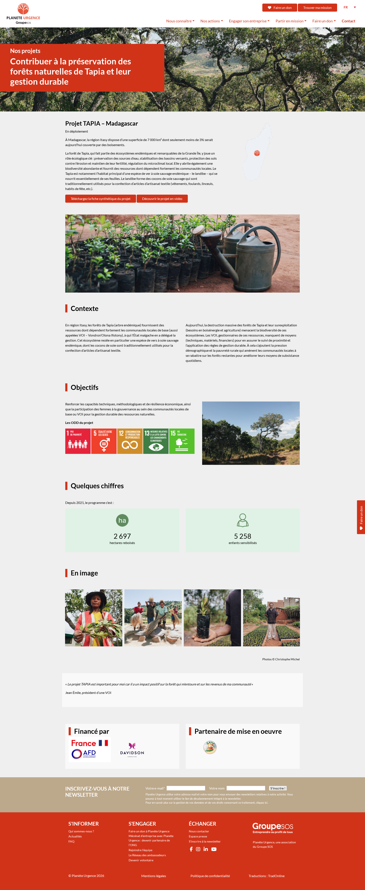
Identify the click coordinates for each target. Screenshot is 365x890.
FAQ (71, 841)
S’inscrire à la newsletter (205, 841)
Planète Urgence (84, 876)
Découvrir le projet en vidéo (162, 199)
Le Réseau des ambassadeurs (147, 855)
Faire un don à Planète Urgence (149, 831)
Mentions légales (153, 876)
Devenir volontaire (141, 860)
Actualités (75, 836)
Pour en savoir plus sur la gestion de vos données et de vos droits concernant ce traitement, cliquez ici (206, 802)
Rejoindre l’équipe (140, 850)
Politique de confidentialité (210, 876)
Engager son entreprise (248, 21)
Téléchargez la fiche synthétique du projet (101, 199)
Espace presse (198, 836)
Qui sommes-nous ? (81, 831)
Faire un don (282, 7)
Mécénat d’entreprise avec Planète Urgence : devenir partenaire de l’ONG (151, 840)
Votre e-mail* (155, 788)
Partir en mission (290, 21)
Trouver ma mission (317, 7)
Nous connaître (179, 21)
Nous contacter (199, 831)
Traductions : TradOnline (267, 876)
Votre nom (217, 788)
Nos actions (210, 21)
